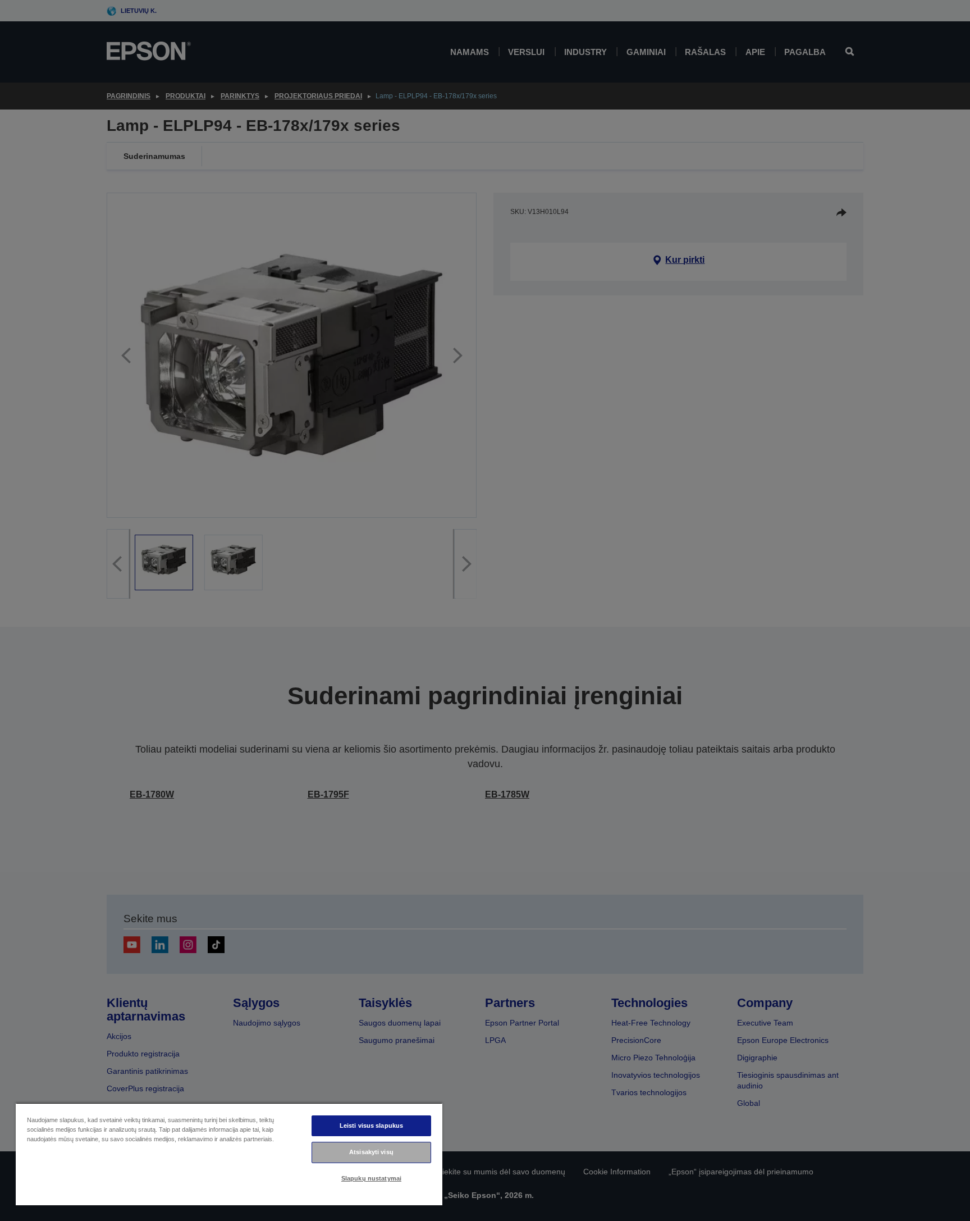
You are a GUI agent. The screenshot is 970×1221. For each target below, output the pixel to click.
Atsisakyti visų (371, 1152)
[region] (229, 1153)
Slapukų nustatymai (371, 1178)
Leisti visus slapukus (371, 1125)
